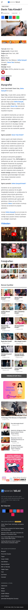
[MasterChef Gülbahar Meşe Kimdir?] (7, 320)
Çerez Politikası (5, 596)
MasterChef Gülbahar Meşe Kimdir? (5, 327)
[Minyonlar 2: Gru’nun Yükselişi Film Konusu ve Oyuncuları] (5, 440)
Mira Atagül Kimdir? (20, 341)
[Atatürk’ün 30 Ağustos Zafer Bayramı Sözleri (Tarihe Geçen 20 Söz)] (5, 433)
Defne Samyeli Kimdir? (19, 183)
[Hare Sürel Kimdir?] (7, 363)
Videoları (5, 223)
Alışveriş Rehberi (5, 564)
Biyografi (3, 551)
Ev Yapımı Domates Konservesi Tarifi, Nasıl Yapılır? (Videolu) (17, 447)
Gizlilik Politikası (5, 593)
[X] (6, 17)
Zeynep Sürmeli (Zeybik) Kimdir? (19, 354)
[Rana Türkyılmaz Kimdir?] (21, 306)
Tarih (2, 572)
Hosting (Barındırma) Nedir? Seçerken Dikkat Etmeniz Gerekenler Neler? (10, 541)
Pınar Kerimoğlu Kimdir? (5, 298)
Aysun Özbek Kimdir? (19, 298)
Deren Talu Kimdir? (18, 135)
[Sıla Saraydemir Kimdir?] (21, 320)
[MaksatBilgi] (14, 2)
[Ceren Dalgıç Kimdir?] (21, 363)
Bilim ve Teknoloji (5, 566)
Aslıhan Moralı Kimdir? (5, 312)
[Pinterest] (14, 17)
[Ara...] (26, 2)
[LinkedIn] (10, 17)
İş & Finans (4, 574)
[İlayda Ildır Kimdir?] (7, 336)
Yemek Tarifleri (5, 559)
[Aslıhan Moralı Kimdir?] (7, 306)
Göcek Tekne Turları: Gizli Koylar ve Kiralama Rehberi (12, 525)
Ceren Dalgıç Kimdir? (18, 368)
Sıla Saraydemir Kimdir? (19, 326)
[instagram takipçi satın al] (14, 478)
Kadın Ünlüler (5, 6)
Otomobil (3, 577)
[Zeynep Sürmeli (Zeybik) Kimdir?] (21, 349)
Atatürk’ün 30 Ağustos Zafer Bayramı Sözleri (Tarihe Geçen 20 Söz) (18, 432)
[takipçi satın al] (14, 42)
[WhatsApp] (17, 17)
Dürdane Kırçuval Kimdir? (6, 354)
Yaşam (3, 556)
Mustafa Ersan (6, 13)
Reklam (3, 591)
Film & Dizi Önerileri (6, 554)
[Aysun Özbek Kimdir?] (21, 292)
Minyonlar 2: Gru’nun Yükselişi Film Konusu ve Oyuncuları (17, 439)
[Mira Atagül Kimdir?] (21, 336)
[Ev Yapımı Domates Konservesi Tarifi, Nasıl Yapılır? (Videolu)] (5, 447)
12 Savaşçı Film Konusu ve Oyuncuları (13, 418)
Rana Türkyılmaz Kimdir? (19, 312)
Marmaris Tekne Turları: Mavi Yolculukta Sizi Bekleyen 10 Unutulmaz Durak (12, 533)
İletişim (3, 588)
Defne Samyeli (18, 101)
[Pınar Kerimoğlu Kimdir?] (7, 292)
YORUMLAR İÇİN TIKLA (14, 376)
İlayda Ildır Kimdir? (6, 341)
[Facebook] (2, 17)
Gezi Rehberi (4, 561)
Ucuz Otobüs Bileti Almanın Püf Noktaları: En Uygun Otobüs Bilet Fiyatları (12, 537)
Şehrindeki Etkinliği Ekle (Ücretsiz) (9, 598)
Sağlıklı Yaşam (4, 569)
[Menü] (2, 2)
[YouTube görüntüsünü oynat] (14, 234)
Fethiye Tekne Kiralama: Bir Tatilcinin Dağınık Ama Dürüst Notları (12, 529)
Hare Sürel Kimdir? (6, 368)
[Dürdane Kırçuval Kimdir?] (7, 349)
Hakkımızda (4, 585)
